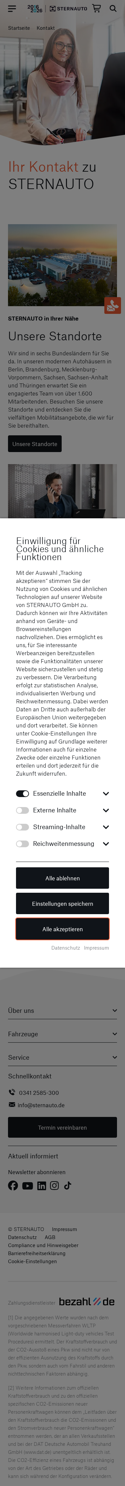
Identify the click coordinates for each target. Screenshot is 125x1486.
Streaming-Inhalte (59, 827)
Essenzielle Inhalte (59, 793)
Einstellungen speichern (62, 903)
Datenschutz (65, 948)
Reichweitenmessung (63, 843)
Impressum (96, 948)
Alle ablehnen (62, 878)
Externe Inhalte (54, 810)
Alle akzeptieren (62, 929)
